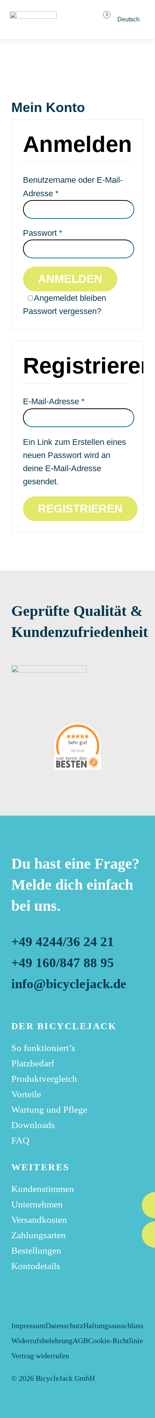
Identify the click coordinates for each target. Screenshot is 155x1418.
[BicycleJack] (33, 15)
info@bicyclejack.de (68, 984)
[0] (102, 20)
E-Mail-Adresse (54, 401)
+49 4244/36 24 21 (62, 941)
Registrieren (80, 508)
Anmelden (70, 279)
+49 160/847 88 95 (64, 962)
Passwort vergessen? (62, 311)
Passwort (42, 233)
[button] (78, 20)
